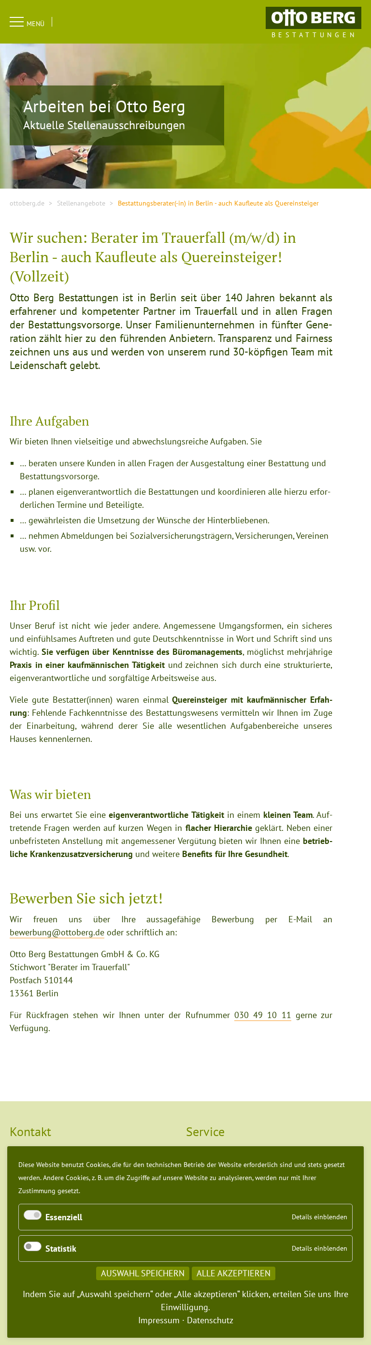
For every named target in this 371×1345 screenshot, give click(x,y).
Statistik (60, 1248)
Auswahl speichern (143, 1273)
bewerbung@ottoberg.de (57, 932)
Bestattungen (314, 34)
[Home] (313, 17)
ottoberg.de (27, 203)
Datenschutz (210, 1320)
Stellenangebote (81, 203)
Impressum (159, 1320)
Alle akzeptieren (234, 1273)
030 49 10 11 (262, 1014)
